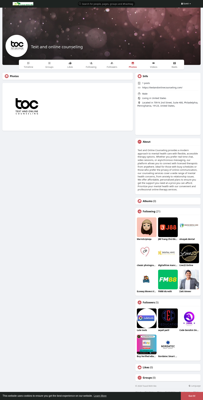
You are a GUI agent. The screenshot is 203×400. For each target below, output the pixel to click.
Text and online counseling (57, 47)
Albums (147, 201)
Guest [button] (186, 3)
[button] (106, 3)
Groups (147, 377)
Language (196, 386)
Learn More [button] (100, 395)
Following (149, 211)
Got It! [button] (192, 396)
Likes (146, 367)
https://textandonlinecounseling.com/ (162, 87)
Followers (149, 302)
